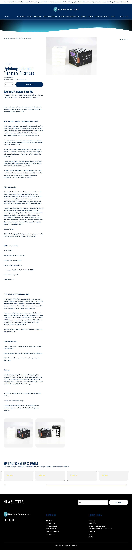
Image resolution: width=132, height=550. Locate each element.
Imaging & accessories (102, 16)
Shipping (12, 79)
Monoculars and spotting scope (100, 529)
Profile (91, 537)
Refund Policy (51, 534)
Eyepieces (83, 16)
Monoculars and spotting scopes (69, 16)
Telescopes (20, 16)
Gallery (123, 39)
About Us (49, 521)
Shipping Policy (51, 529)
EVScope (29, 16)
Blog (90, 534)
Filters (113, 16)
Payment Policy (51, 526)
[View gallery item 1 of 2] (18, 433)
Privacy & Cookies (52, 531)
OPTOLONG (8, 64)
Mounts (91, 16)
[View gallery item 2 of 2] (50, 433)
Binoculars (37, 16)
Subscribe (118, 502)
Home (5, 38)
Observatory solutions (50, 16)
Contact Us (50, 523)
